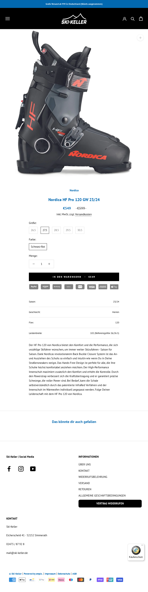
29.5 (68, 230)
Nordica (74, 190)
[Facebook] (9, 468)
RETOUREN (85, 489)
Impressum (50, 573)
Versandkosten (83, 214)
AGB (74, 573)
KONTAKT (84, 470)
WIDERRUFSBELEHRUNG (93, 477)
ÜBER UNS (85, 464)
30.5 (79, 230)
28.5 (56, 230)
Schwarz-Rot (38, 246)
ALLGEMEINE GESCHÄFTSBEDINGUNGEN (102, 495)
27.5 (45, 230)
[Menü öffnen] (7, 18)
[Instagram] (21, 468)
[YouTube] (33, 468)
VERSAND (84, 483)
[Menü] (142, 546)
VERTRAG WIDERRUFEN (110, 503)
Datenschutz (64, 573)
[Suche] (133, 19)
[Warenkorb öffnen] (141, 19)
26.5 (33, 230)
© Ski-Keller (15, 573)
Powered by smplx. (33, 573)
